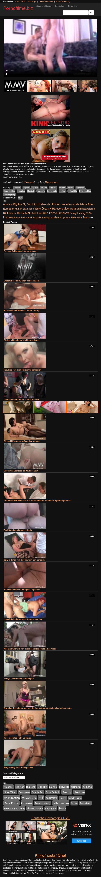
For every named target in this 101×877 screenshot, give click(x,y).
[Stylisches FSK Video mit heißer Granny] (50, 296)
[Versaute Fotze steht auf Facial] (50, 723)
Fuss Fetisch (34, 208)
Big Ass (26, 187)
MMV (20, 197)
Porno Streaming (63, 1)
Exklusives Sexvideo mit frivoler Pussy (21, 470)
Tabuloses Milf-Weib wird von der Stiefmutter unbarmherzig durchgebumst (37, 500)
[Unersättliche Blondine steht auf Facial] (50, 385)
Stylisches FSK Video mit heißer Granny (21, 310)
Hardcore (41, 191)
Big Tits (35, 187)
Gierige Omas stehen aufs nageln (19, 678)
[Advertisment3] (50, 407)
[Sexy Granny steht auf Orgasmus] (50, 753)
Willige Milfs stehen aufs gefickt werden (22, 441)
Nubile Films (34, 213)
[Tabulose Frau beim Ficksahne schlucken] (50, 355)
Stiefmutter (76, 217)
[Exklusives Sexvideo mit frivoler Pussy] (50, 456)
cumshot (76, 204)
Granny (47, 208)
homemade (52, 191)
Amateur (16, 187)
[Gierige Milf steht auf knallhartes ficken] (50, 326)
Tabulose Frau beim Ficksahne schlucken (22, 369)
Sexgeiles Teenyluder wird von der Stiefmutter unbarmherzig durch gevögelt (38, 708)
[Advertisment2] (50, 145)
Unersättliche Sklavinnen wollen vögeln (21, 280)
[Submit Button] (91, 12)
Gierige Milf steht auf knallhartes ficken (21, 340)
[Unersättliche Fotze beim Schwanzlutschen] (50, 605)
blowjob (44, 187)
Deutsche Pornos (46, 1)
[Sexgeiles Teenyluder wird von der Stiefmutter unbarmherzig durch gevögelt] (50, 694)
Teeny (86, 217)
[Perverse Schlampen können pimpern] (50, 237)
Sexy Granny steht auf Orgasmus (18, 767)
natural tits (72, 191)
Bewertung (72, 6)
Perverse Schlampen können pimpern (20, 251)
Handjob (30, 191)
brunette (53, 187)
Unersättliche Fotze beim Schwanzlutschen (23, 619)
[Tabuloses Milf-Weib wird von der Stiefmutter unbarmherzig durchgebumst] (50, 486)
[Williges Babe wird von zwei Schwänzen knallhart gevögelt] (50, 635)
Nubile (24, 213)
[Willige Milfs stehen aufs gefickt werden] (50, 427)
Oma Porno (49, 213)
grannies (21, 191)
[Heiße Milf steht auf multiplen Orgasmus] (50, 575)
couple (70, 187)
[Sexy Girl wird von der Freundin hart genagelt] (50, 545)
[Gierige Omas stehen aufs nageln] (50, 664)
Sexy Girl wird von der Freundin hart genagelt (24, 559)
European (80, 187)
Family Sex (21, 208)
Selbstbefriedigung (42, 217)
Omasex (63, 212)
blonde (46, 204)
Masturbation (72, 208)
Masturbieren (87, 208)
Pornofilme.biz (18, 7)
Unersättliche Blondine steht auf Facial (21, 399)
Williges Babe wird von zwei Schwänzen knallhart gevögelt (30, 648)
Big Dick (27, 204)
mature (62, 191)
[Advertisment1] (50, 111)
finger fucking (9, 191)
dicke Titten (87, 204)
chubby (62, 187)
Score (16, 217)
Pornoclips (32, 1)
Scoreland (26, 217)
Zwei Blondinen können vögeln (18, 530)
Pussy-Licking (85, 191)
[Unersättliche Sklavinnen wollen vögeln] (50, 266)
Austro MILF (20, 1)
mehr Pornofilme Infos (12, 177)
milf (5, 212)
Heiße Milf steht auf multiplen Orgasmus (22, 589)
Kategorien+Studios (43, 6)
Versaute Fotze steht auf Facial (17, 737)
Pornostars (59, 6)
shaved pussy (9, 194)
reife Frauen (61, 803)
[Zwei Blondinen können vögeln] (50, 516)
